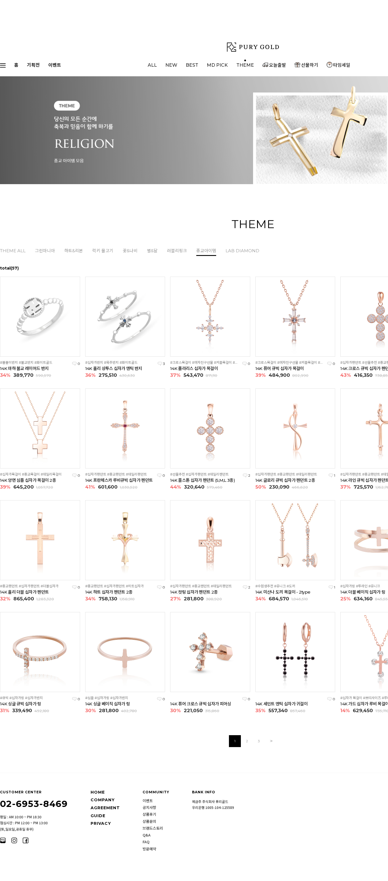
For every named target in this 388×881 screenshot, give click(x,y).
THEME (245, 65)
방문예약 (149, 849)
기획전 (33, 65)
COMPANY (103, 800)
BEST (192, 65)
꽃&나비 (130, 250)
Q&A (147, 835)
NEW (171, 65)
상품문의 (149, 821)
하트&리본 (73, 250)
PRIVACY (101, 823)
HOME (98, 792)
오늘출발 (277, 65)
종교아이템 (206, 250)
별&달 (152, 250)
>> (271, 741)
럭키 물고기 (102, 250)
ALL (152, 65)
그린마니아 (45, 250)
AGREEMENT (105, 807)
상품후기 (149, 814)
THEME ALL (13, 250)
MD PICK (217, 65)
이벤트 (54, 65)
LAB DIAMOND (242, 250)
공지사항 (149, 807)
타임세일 (341, 65)
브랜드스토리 (153, 828)
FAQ (146, 842)
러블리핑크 (177, 250)
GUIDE (98, 815)
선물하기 (309, 65)
